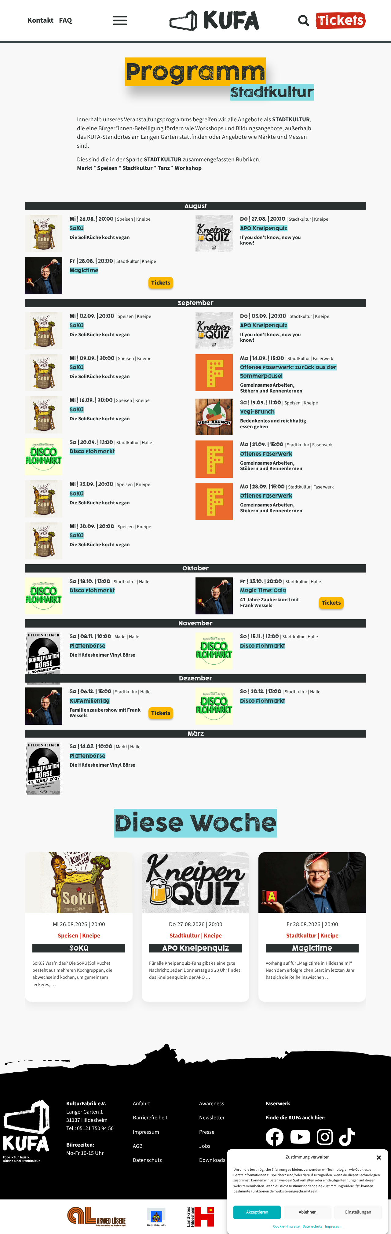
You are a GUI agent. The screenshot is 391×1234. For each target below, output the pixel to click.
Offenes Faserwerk (266, 454)
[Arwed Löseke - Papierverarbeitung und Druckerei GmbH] (97, 1216)
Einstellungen (358, 1212)
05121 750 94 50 (95, 1128)
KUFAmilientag (90, 701)
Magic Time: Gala (263, 591)
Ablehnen (307, 1212)
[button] (379, 1157)
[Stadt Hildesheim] (157, 1216)
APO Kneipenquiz (263, 228)
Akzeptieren (257, 1212)
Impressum (333, 1226)
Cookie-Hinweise (286, 1226)
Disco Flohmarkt (92, 451)
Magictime (84, 270)
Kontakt (40, 20)
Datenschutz (312, 1226)
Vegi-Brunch (257, 412)
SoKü (77, 228)
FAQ (65, 20)
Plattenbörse (87, 646)
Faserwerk (277, 1103)
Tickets (341, 20)
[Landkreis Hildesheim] (201, 1216)
